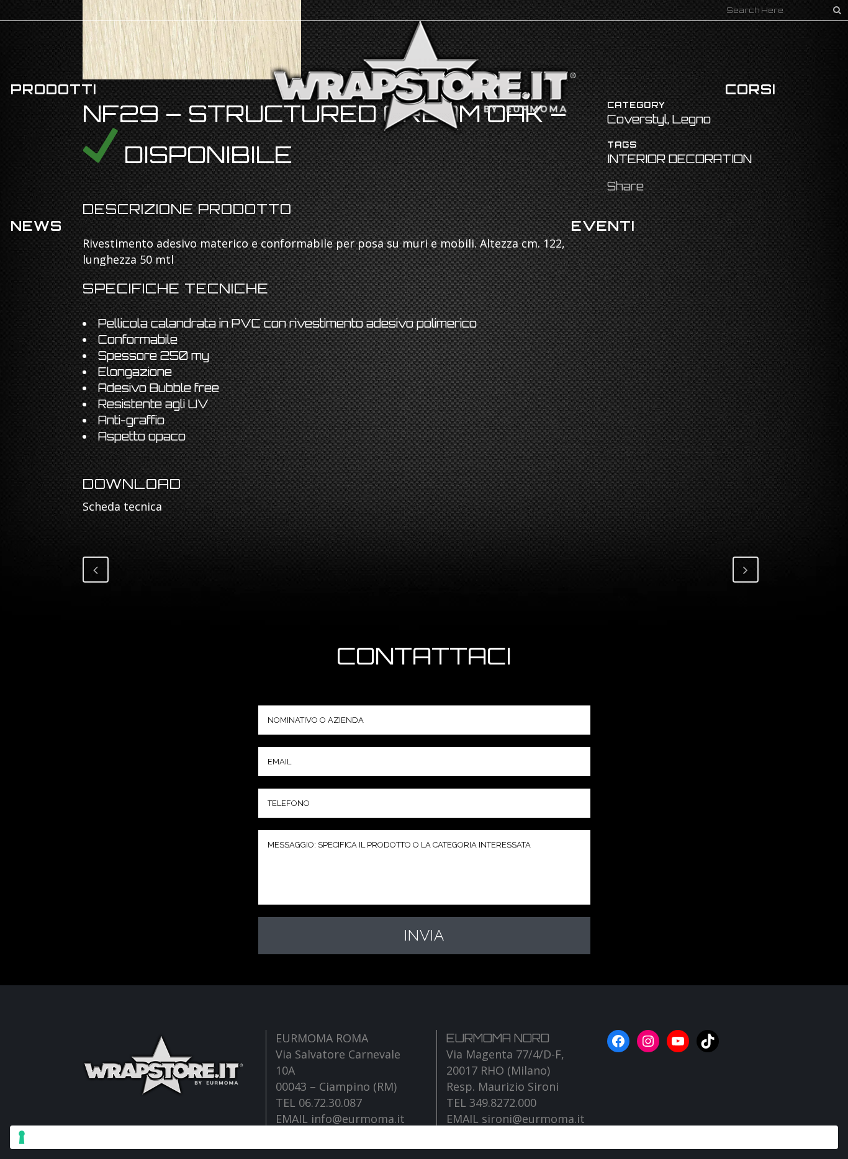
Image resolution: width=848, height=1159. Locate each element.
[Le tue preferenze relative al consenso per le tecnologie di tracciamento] (424, 1137)
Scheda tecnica (122, 506)
